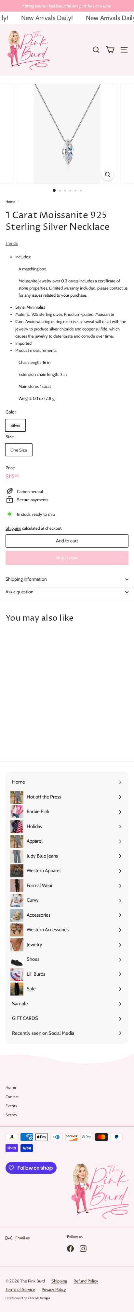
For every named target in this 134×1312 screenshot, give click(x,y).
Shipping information (26, 579)
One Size (18, 449)
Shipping (13, 528)
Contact (12, 1096)
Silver (15, 425)
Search (11, 1114)
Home (10, 201)
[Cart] (110, 49)
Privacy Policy (54, 1289)
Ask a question (20, 592)
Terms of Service (20, 1289)
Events (11, 1105)
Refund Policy (86, 1280)
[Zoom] (108, 174)
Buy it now (67, 558)
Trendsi (12, 243)
